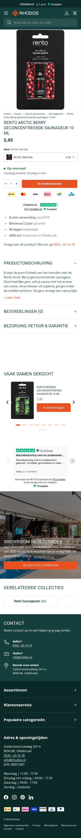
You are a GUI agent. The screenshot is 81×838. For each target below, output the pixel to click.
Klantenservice (69, 825)
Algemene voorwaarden (16, 825)
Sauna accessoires (35, 113)
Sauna (17, 113)
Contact (8, 828)
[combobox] (40, 22)
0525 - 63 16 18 (64, 244)
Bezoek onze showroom (40, 565)
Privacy (36, 825)
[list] (40, 70)
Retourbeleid (50, 825)
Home (7, 113)
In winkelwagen (49, 183)
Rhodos (16, 819)
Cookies (20, 828)
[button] (75, 13)
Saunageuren (56, 113)
